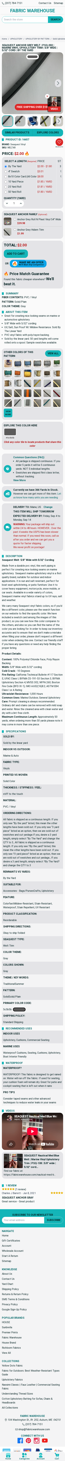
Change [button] (48, 507)
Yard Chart (7, 1284)
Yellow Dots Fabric (12, 1365)
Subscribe (53, 1220)
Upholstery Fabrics (12, 1379)
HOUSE (6, 1322)
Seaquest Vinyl (18, 144)
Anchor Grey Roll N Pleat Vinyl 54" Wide (39, 219)
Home (5, 1235)
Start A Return (10, 1255)
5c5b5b (8, 1009)
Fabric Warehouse (12, 1337)
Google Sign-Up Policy (14, 1309)
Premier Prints (10, 1332)
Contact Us (45, 3)
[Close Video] (47, 96)
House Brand (9, 1342)
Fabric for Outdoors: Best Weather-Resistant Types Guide (30, 1372)
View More (19, 480)
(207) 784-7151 (13, 3)
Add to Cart (16, 253)
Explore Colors (48, 132)
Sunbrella (7, 1327)
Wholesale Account (13, 1250)
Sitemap (58, 3)
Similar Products (17, 132)
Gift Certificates (11, 1240)
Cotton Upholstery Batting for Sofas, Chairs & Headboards (27, 1400)
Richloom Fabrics (11, 1347)
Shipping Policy (10, 1289)
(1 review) (20, 1189)
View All (53, 353)
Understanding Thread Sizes (17, 1393)
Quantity (15, 198)
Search (55, 19)
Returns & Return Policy (15, 1294)
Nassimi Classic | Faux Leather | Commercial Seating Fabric (31, 1386)
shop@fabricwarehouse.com (34, 1429)
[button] (58, 83)
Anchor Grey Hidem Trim (30, 229)
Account (6, 1245)
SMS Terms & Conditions (16, 1299)
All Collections (10, 1407)
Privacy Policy (10, 1304)
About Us (7, 1273)
